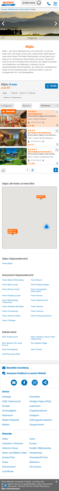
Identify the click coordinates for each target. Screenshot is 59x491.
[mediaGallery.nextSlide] (56, 23)
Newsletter (35, 397)
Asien (32, 439)
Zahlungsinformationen (41, 420)
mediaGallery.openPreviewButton (55, 32)
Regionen (8, 106)
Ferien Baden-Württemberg (12, 280)
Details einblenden (57, 125)
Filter (53, 86)
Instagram (34, 415)
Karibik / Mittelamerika (40, 448)
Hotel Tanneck (36, 349)
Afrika (5, 439)
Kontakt (6, 406)
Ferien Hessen (36, 296)
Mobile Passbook (10, 420)
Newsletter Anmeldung (18, 367)
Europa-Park (8, 457)
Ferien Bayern (36, 280)
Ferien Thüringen (9, 320)
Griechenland (8, 467)
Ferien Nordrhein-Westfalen (13, 306)
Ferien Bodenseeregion (40, 285)
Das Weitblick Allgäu (39, 343)
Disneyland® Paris (39, 457)
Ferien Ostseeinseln (10, 311)
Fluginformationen (38, 411)
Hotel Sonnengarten (10, 349)
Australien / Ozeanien (12, 443)
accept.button (56, 481)
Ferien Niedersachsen (39, 300)
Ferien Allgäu (7, 263)
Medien (5, 424)
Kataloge (6, 397)
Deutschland (24, 9)
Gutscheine (35, 406)
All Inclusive (35, 467)
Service (5, 391)
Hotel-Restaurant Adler (11, 354)
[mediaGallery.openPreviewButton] (29, 25)
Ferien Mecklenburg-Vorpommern (10, 301)
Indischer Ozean (10, 448)
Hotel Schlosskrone (10, 337)
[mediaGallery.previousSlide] (3, 23)
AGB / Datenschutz (11, 401)
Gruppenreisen (37, 424)
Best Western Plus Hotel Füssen (12, 344)
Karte (27, 106)
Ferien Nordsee (37, 306)
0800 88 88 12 (48, 3)
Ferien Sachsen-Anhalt (11, 316)
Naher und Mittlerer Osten (14, 453)
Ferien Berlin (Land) (10, 285)
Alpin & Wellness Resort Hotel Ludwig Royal (43, 338)
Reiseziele (7, 433)
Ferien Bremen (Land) (10, 289)
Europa (4, 9)
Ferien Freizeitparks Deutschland (39, 290)
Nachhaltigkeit (9, 411)
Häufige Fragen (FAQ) (40, 401)
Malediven (35, 462)
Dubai (5, 462)
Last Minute (7, 471)
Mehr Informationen (10, 488)
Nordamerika (36, 453)
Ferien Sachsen (37, 311)
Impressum (7, 415)
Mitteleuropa (13, 9)
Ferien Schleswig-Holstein (41, 316)
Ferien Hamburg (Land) (11, 296)
